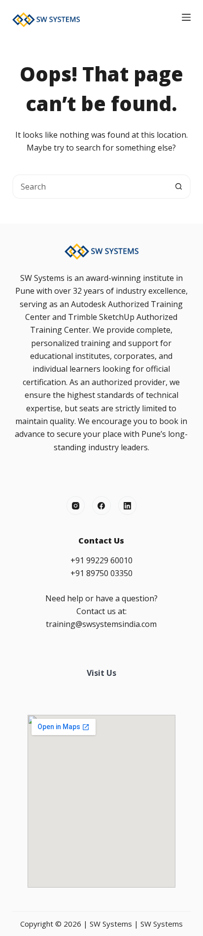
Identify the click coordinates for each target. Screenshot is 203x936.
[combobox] (90, 186)
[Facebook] (101, 505)
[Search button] (178, 186)
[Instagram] (76, 505)
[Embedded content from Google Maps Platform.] (101, 801)
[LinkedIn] (127, 505)
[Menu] (186, 17)
